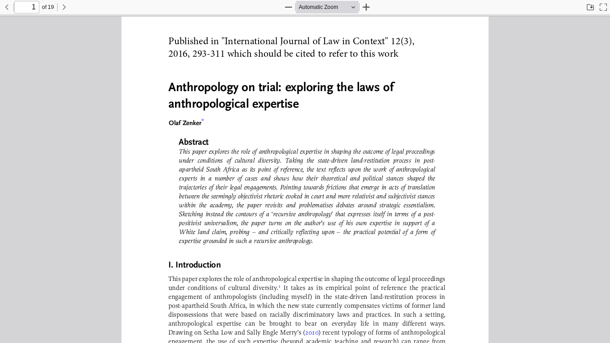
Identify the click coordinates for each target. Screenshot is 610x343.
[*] (202, 120)
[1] (279, 287)
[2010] (311, 332)
